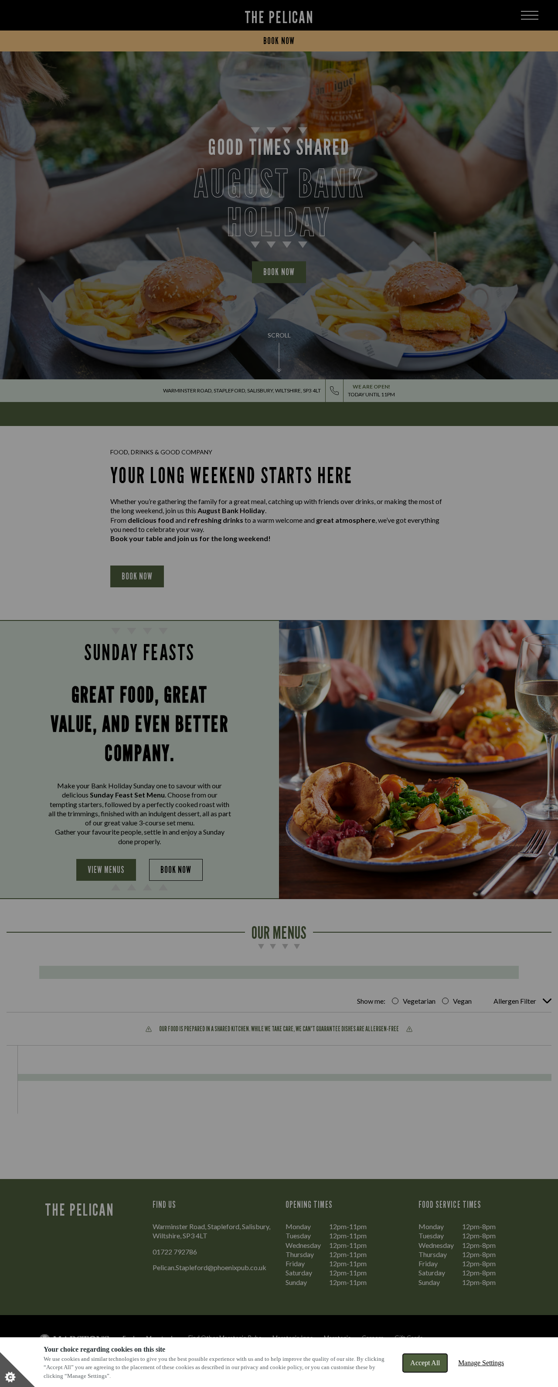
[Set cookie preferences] (17, 1369)
